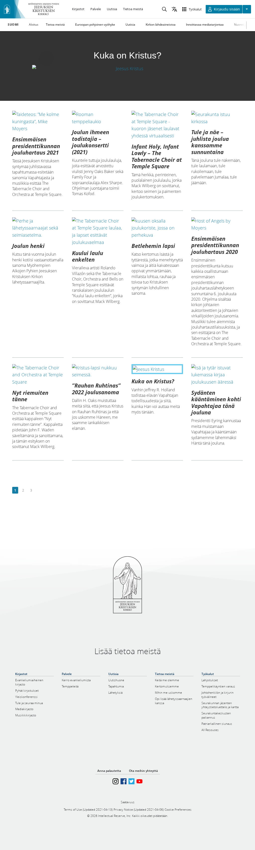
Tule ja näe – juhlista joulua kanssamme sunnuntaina (210, 141)
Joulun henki (28, 245)
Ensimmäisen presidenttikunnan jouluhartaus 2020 (215, 245)
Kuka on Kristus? (152, 381)
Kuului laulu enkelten (87, 256)
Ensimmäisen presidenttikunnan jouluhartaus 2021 (36, 145)
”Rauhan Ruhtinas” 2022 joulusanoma (96, 389)
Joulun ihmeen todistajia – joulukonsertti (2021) (90, 141)
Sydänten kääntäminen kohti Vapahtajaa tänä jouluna (216, 402)
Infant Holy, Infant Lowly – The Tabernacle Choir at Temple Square (156, 156)
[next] (39, 490)
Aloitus (33, 24)
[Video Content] (127, 68)
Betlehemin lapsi (153, 245)
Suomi (13, 24)
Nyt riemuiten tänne (30, 396)
